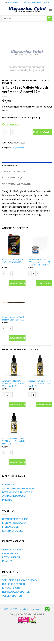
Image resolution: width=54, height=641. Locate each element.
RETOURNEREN (11, 557)
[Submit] (49, 18)
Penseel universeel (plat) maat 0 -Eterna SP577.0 (13, 318)
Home (5, 80)
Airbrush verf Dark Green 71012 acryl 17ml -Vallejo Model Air (13, 441)
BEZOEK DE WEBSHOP (15, 518)
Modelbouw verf (28, 80)
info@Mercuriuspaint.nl (31, 609)
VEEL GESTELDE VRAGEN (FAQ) (20, 580)
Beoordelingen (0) (12, 177)
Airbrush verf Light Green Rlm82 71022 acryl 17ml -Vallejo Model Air (14, 383)
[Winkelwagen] (50, 10)
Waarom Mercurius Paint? (16, 184)
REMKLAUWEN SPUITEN (16, 591)
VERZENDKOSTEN (12, 549)
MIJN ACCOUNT (11, 526)
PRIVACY (7, 499)
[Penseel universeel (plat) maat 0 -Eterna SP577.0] (14, 302)
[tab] (27, 165)
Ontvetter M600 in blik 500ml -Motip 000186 (12, 260)
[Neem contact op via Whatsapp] (47, 609)
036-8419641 (10, 609)
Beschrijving (9, 165)
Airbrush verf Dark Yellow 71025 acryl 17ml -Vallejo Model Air (39, 383)
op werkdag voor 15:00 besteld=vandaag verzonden (28, 2)
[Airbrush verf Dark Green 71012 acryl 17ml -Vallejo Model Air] (14, 423)
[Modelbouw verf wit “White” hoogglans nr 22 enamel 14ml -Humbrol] (40, 244)
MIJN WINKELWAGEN (14, 522)
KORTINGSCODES (12, 530)
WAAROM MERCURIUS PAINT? (19, 488)
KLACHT (7, 561)
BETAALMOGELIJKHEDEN (17, 492)
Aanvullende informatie (16, 171)
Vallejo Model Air (18, 147)
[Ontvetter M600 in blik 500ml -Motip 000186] (14, 244)
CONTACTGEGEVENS (14, 496)
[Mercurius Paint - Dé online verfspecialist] (27, 10)
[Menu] (4, 9)
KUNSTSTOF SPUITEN (14, 583)
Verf (13, 80)
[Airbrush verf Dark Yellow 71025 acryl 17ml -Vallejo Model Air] (40, 366)
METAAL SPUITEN (12, 587)
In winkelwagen (42, 132)
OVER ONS (8, 484)
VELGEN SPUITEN (12, 595)
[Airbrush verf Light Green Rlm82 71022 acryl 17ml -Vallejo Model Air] (14, 366)
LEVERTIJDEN (10, 553)
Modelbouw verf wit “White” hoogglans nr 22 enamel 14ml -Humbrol (39, 262)
